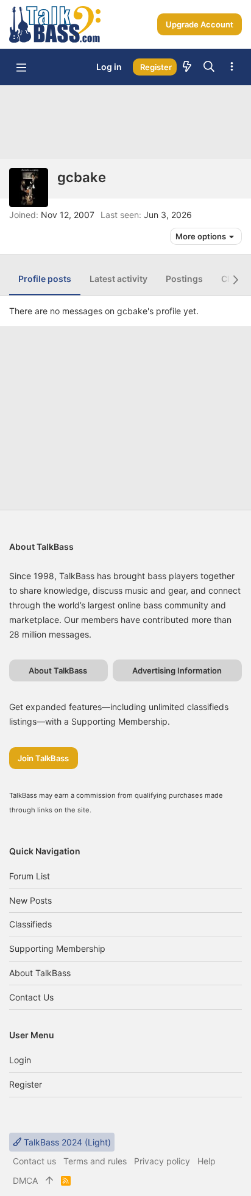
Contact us (31, 997)
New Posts (30, 900)
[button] (21, 67)
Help (206, 1161)
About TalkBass (40, 973)
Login (20, 1060)
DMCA (25, 1180)
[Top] (49, 1181)
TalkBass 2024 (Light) (66, 1142)
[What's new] (187, 67)
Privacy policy (162, 1161)
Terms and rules (95, 1161)
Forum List (29, 876)
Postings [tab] (184, 278)
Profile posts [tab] (44, 278)
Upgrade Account (199, 24)
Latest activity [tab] (118, 278)
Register (25, 1084)
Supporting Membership (57, 948)
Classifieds (30, 924)
